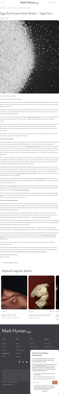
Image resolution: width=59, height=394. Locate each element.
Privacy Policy (44, 391)
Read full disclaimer (13, 382)
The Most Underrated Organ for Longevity (39, 315)
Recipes (4, 350)
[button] (2, 2)
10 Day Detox (47, 343)
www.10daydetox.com (22, 251)
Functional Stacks (34, 346)
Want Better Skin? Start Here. (8, 315)
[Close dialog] (57, 351)
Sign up (55, 382)
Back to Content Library (11, 262)
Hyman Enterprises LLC (9, 384)
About (17, 343)
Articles (9, 7)
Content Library (3, 7)
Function (18, 346)
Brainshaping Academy (49, 346)
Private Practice (19, 350)
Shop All (32, 343)
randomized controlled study (21, 190)
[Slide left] (26, 322)
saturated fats (13, 185)
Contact (4, 356)
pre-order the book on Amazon (39, 251)
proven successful (45, 217)
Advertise (18, 356)
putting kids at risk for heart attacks (27, 173)
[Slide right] (32, 322)
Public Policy (19, 353)
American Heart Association (34, 146)
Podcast (4, 343)
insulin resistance (39, 178)
